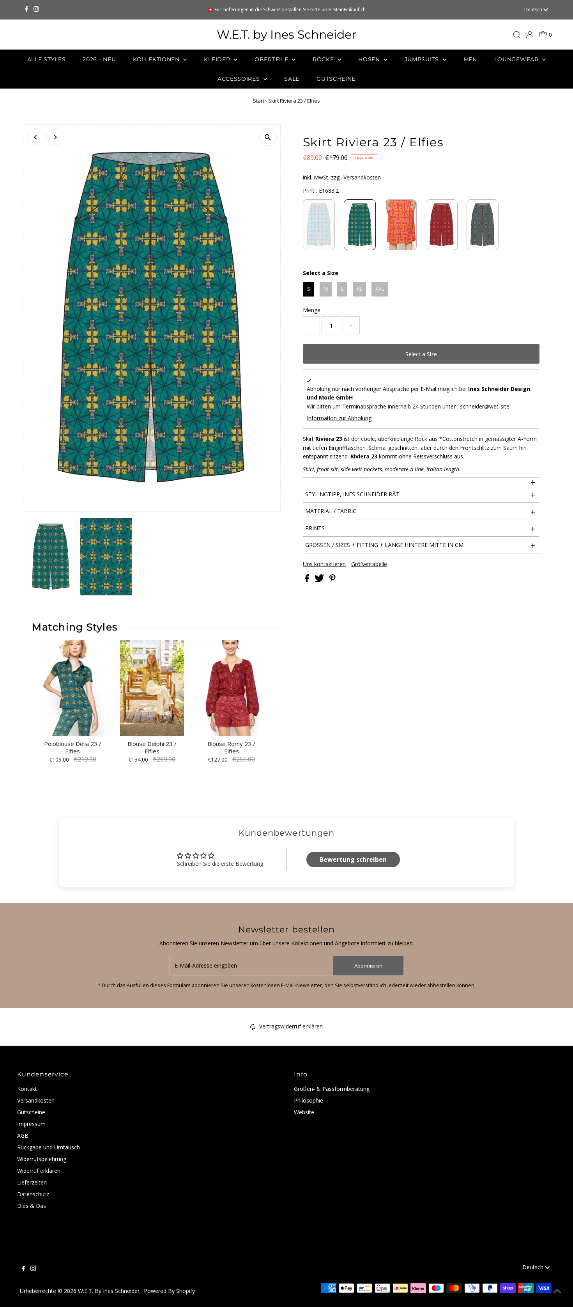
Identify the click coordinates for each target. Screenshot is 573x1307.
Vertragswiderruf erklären (291, 1026)
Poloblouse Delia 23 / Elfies (72, 747)
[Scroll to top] (557, 1291)
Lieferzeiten (32, 1182)
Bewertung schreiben (353, 859)
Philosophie (308, 1100)
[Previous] (35, 137)
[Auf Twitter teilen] (320, 580)
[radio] (319, 224)
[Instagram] (36, 9)
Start (258, 100)
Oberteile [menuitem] (272, 59)
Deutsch (533, 9)
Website (304, 1112)
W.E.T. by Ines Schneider (286, 34)
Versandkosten (362, 177)
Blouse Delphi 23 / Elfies (152, 747)
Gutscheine (31, 1112)
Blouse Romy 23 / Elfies (231, 747)
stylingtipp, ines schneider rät (420, 494)
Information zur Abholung (339, 418)
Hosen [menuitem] (370, 59)
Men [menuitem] (470, 59)
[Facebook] (26, 9)
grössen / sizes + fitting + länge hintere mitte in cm (420, 545)
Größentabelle (369, 564)
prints (420, 528)
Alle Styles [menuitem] (46, 59)
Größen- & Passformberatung (332, 1088)
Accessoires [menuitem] (240, 78)
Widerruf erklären (38, 1170)
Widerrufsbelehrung (41, 1159)
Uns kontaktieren (324, 564)
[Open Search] (516, 34)
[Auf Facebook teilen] (308, 580)
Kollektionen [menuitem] (157, 59)
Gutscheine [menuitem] (336, 78)
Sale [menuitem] (291, 78)
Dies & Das (31, 1205)
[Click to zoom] (268, 137)
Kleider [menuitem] (218, 59)
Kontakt (27, 1088)
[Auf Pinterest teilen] (332, 580)
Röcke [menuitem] (324, 59)
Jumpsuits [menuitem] (423, 59)
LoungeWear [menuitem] (517, 59)
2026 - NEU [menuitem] (99, 59)
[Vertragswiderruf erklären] (253, 1028)
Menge (311, 310)
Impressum (31, 1124)
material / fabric (420, 511)
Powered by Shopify (169, 1291)
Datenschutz (33, 1194)
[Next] (55, 137)
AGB (22, 1135)
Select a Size (320, 273)
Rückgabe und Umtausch (48, 1147)
